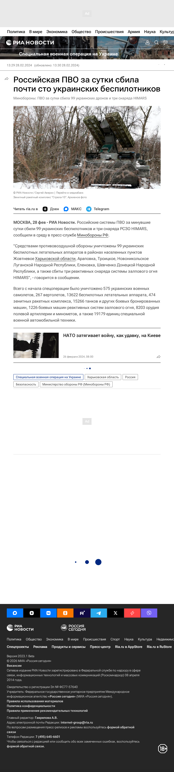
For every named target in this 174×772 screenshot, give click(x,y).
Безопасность (26, 384)
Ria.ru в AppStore (128, 647)
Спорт (115, 639)
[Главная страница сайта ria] (29, 42)
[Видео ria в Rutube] (82, 613)
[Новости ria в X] (115, 613)
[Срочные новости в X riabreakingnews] (132, 613)
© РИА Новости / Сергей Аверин (33, 192)
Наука (128, 639)
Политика (14, 639)
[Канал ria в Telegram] (99, 613)
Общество (34, 639)
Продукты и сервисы (68, 647)
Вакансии (14, 665)
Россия (130, 377)
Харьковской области (55, 258)
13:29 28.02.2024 (19, 65)
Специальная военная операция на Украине (48, 377)
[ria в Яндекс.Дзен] (32, 613)
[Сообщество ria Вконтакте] (48, 613)
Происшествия (94, 639)
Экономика (54, 639)
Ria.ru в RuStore (159, 647)
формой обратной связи (25, 746)
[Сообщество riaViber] (149, 613)
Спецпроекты (18, 647)
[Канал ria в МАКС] (15, 613)
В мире (73, 639)
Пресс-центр (100, 647)
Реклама (40, 647)
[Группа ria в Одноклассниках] (65, 613)
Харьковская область (103, 377)
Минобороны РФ (92, 235)
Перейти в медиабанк (69, 192)
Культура (145, 639)
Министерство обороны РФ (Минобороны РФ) (76, 384)
